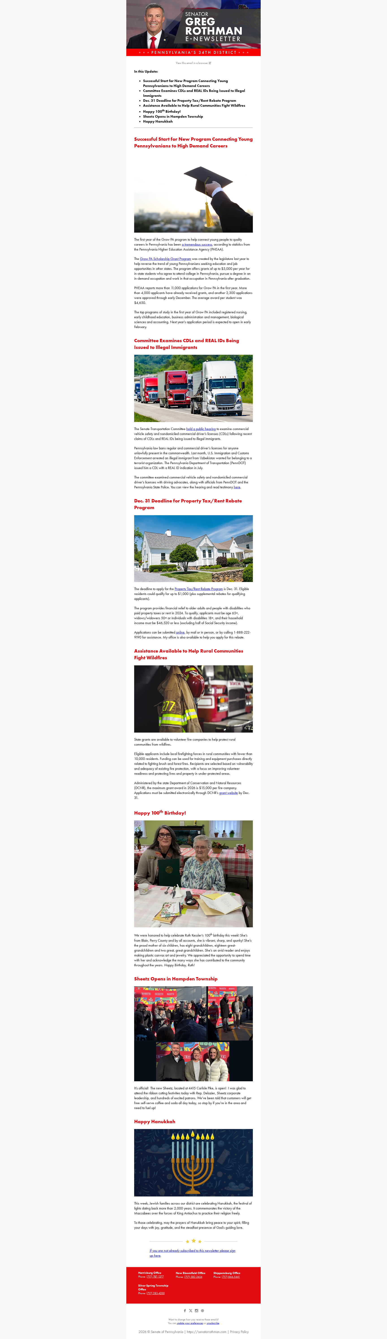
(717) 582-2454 (193, 1277)
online (180, 632)
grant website (228, 792)
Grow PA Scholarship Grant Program (165, 258)
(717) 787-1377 (155, 1276)
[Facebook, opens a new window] (185, 1312)
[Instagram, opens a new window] (197, 1312)
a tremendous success (197, 244)
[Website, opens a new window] (202, 1312)
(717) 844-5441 (231, 1277)
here (237, 487)
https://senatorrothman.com (206, 1331)
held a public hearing (201, 428)
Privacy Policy (239, 1331)
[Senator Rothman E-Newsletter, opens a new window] (193, 28)
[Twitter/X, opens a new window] (191, 1312)
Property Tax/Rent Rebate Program (199, 588)
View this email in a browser (192, 63)
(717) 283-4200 (155, 1293)
